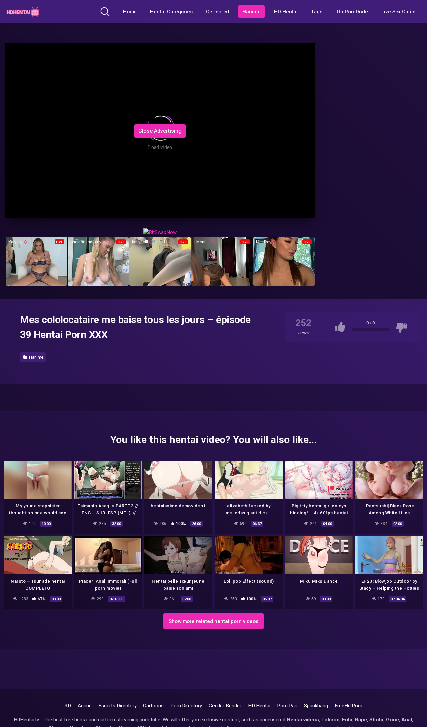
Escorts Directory (117, 706)
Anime (85, 706)
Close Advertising (160, 131)
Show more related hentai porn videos (213, 621)
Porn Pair (287, 706)
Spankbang (316, 706)
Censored (217, 12)
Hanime (251, 12)
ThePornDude (352, 12)
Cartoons (153, 706)
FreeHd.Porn (348, 706)
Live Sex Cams (398, 12)
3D (68, 706)
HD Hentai (286, 12)
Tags (316, 12)
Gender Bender (225, 706)
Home (130, 12)
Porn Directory (186, 706)
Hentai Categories (171, 12)
